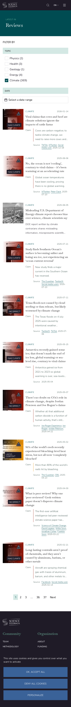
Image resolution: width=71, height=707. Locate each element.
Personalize (35, 695)
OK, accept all (35, 672)
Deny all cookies (35, 683)
